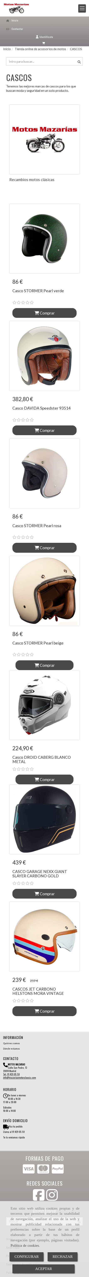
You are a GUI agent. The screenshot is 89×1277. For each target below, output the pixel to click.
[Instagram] (52, 1198)
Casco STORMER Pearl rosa (36, 525)
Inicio (14, 20)
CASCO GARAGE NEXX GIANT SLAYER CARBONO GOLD (39, 873)
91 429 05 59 (13, 1074)
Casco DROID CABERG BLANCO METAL (41, 759)
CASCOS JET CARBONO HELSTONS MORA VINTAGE (38, 991)
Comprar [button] (47, 313)
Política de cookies (25, 1245)
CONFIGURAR (26, 1257)
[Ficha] (44, 239)
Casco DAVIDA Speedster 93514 (41, 408)
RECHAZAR (63, 1257)
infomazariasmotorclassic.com (19, 1077)
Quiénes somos (11, 1043)
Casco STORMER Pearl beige (38, 643)
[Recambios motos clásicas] (44, 139)
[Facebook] (38, 1198)
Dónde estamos (11, 1048)
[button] (44, 36)
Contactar (17, 29)
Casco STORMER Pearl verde (38, 290)
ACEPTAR (43, 1269)
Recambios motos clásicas (31, 179)
